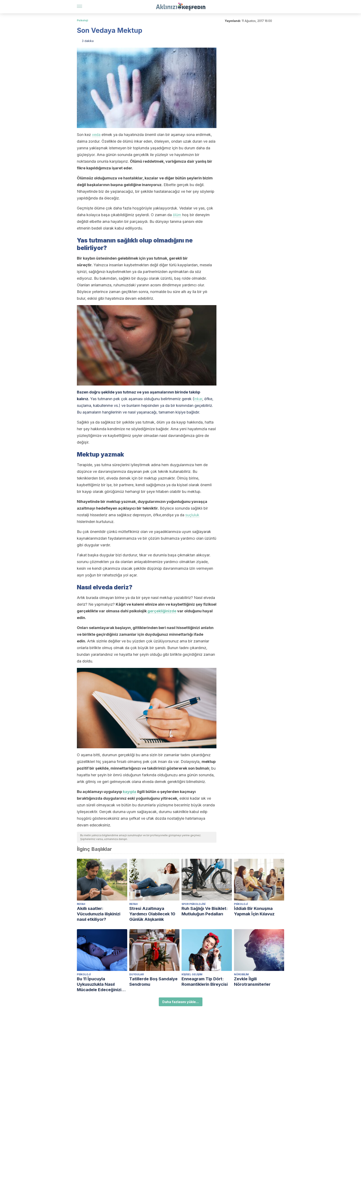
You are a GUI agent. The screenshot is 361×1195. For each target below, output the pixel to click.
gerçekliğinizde (161, 611)
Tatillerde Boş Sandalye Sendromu (153, 981)
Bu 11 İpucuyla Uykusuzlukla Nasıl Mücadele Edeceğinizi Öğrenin (99, 984)
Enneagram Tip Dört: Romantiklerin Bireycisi (205, 981)
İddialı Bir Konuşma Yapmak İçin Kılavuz (254, 911)
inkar (198, 399)
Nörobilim (241, 974)
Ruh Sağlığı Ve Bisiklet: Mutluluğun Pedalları (205, 911)
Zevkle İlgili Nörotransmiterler (252, 981)
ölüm (177, 215)
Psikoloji (82, 20)
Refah (81, 904)
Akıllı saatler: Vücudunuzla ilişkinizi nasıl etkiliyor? (98, 914)
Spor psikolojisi (193, 904)
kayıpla (129, 791)
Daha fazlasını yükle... (180, 1002)
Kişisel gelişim (192, 974)
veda (96, 134)
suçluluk (192, 515)
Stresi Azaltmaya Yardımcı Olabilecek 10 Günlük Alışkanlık (152, 914)
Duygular (136, 974)
